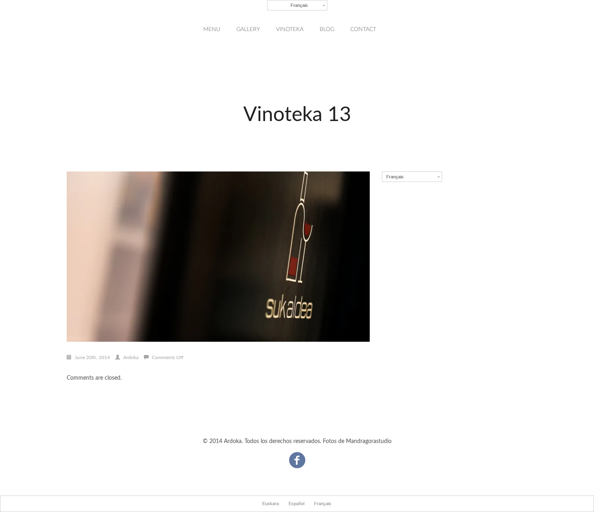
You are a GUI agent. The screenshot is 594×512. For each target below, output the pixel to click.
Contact (363, 29)
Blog (327, 29)
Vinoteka (289, 29)
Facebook (297, 456)
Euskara (270, 503)
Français (299, 5)
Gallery (248, 29)
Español (296, 503)
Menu (211, 29)
